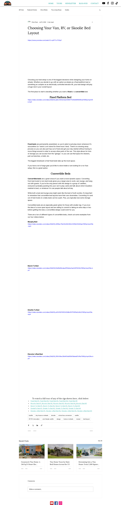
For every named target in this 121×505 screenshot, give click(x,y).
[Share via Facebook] (28, 425)
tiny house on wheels (42, 415)
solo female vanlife (48, 419)
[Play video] (60, 57)
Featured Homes (32, 10)
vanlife (77, 415)
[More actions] (92, 22)
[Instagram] (112, 3)
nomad (78, 419)
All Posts (21, 10)
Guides (67, 10)
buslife (31, 415)
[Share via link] (41, 425)
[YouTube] (103, 3)
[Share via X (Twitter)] (33, 425)
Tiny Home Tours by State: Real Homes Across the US (60, 463)
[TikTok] (116, 3)
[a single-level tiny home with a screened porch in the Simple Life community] (89, 451)
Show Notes (44, 10)
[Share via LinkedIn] (37, 425)
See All (100, 440)
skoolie (53, 415)
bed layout (86, 419)
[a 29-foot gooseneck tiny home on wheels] (32, 451)
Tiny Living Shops (56, 10)
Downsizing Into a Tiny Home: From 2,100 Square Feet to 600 (88, 463)
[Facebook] (108, 3)
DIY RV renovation (34, 419)
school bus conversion (65, 415)
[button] (100, 10)
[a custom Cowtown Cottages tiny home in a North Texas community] (60, 451)
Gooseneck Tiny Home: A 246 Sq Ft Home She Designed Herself (30, 463)
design (59, 419)
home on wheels (68, 419)
